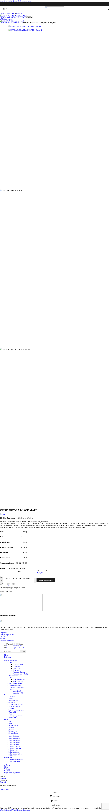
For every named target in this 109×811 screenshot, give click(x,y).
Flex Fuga (16, 666)
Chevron (11, 729)
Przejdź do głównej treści (22, 1)
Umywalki (12, 712)
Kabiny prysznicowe (15, 704)
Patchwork (12, 756)
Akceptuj (27, 810)
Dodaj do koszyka (46, 580)
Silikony (11, 689)
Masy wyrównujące (15, 683)
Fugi (10, 662)
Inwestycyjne (13, 735)
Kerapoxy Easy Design (20, 674)
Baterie (11, 699)
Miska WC (12, 708)
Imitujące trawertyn (15, 754)
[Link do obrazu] (8, 624)
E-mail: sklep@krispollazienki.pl (16, 648)
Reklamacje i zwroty (7, 640)
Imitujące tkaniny (14, 752)
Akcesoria (12, 697)
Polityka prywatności (7, 635)
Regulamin (3, 633)
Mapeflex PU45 (18, 693)
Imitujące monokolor (15, 748)
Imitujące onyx (14, 750)
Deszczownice (13, 700)
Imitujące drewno (14, 739)
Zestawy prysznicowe (16, 716)
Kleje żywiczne (18, 681)
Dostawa (3, 636)
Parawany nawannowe (16, 710)
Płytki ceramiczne (14, 761)
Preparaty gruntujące (15, 685)
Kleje (10, 678)
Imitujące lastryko (14, 744)
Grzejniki (12, 702)
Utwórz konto (4, 789)
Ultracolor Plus (18, 664)
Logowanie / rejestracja (12, 773)
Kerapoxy (16, 670)
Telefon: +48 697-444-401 (14, 646)
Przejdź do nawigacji (7, 1)
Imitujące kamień (14, 740)
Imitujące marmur (14, 746)
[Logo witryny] (54, 12)
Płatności (3, 638)
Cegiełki (11, 727)
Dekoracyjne (13, 731)
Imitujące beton (14, 737)
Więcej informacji (12, 810)
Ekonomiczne (13, 733)
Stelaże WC (12, 718)
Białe (10, 723)
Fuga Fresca (17, 668)
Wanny (11, 714)
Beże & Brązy (13, 725)
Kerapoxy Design (19, 672)
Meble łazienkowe (15, 706)
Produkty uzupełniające (16, 687)
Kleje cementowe (18, 680)
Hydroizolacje (13, 676)
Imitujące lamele (14, 742)
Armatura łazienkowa (16, 760)
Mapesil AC (17, 691)
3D (10, 721)
